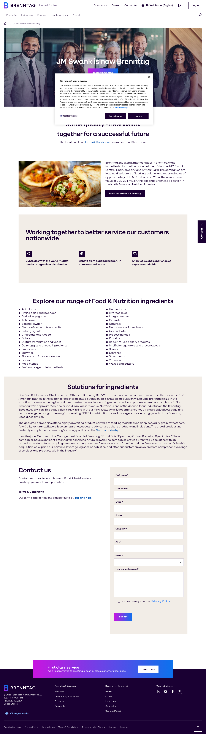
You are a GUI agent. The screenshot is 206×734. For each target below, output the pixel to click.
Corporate (130, 5)
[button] (195, 5)
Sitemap (124, 727)
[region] (104, 99)
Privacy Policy (31, 727)
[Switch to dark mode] (179, 5)
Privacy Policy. (121, 107)
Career (116, 5)
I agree (138, 116)
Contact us (100, 5)
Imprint (113, 727)
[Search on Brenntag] (200, 15)
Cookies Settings (70, 116)
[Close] (149, 77)
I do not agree (115, 116)
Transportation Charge (93, 727)
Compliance (48, 727)
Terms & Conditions (68, 727)
